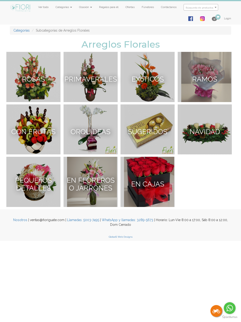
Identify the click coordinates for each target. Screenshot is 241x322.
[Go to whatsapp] (230, 308)
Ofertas (130, 7)
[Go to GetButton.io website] (229, 317)
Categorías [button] (63, 7)
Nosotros (20, 220)
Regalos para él (108, 7)
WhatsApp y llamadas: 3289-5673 (127, 220)
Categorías (21, 30)
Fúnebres (148, 7)
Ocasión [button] (84, 7)
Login (227, 18)
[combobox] (201, 7)
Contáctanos (169, 7)
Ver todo (43, 7)
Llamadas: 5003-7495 (83, 220)
